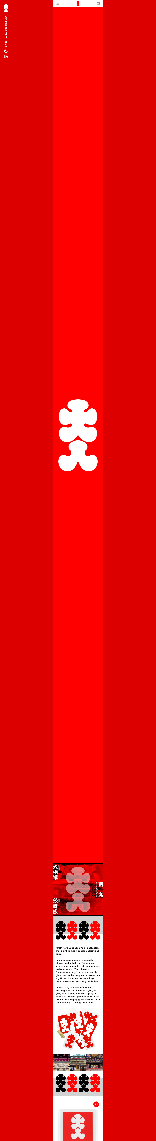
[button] (57, 3)
